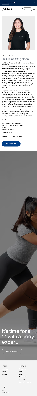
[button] (34, 3)
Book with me (11, 144)
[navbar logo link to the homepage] (7, 9)
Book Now (27, 9)
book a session (12, 351)
